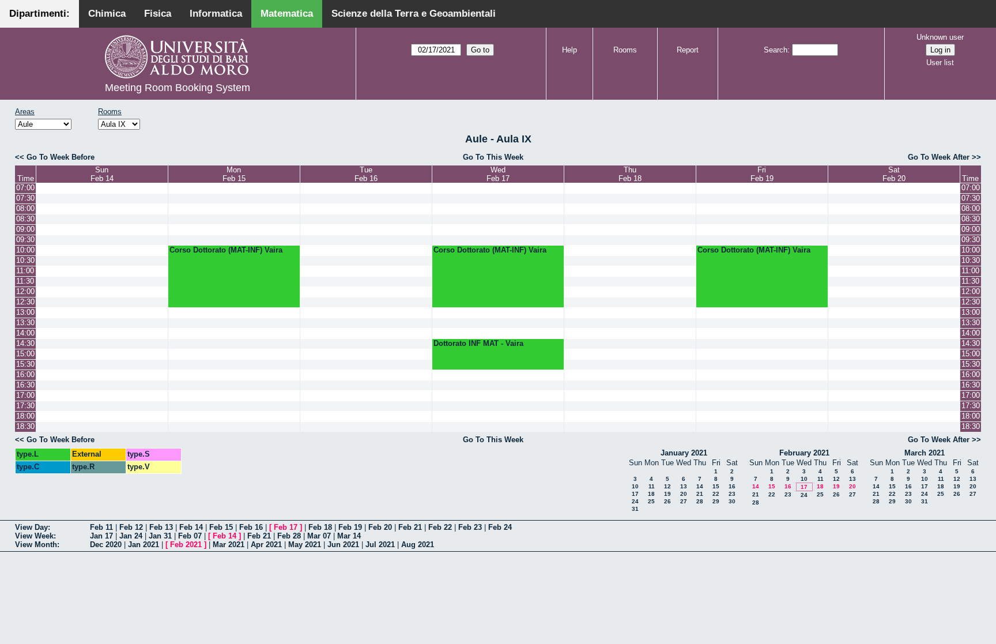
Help (569, 50)
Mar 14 (349, 536)
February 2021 (804, 453)
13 (683, 486)
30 (732, 501)
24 (635, 501)
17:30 (25, 405)
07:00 (25, 187)
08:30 (25, 218)
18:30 (25, 426)
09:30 (25, 239)
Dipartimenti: (39, 13)
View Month (36, 544)
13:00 (25, 312)
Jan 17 (101, 536)
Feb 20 (380, 527)
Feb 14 (191, 527)
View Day (31, 527)
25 (651, 501)
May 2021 (304, 544)
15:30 (25, 364)
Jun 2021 (343, 544)
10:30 (25, 260)
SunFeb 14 (102, 174)
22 (715, 494)
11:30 (25, 281)
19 (667, 494)
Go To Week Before (61, 157)
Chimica (107, 13)
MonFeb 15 (234, 174)
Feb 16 (251, 527)
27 (683, 501)
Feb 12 (131, 527)
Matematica (287, 13)
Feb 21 (410, 527)
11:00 (25, 270)
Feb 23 (470, 527)
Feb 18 (320, 527)
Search (775, 50)
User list (940, 62)
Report (688, 50)
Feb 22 (440, 527)
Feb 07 (190, 536)
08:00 (25, 208)
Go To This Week (493, 157)
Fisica (157, 13)
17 (635, 494)
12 (667, 486)
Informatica (216, 13)
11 (651, 486)
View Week (34, 536)
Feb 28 (289, 536)
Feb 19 (350, 527)
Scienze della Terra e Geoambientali (413, 13)
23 (732, 494)
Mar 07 (319, 536)
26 (667, 501)
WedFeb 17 (498, 174)
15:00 (25, 353)
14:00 (25, 333)
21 (699, 494)
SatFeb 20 (894, 174)
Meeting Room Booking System (177, 87)
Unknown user (940, 37)
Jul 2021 (380, 544)
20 (683, 494)
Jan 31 (160, 536)
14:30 (25, 343)
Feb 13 (161, 527)
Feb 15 (221, 527)
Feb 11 (101, 527)
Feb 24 (500, 527)
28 (699, 501)
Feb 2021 (186, 544)
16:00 (25, 374)
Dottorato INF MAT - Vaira (478, 343)
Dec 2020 (106, 544)
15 (715, 486)
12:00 (25, 291)
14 (699, 486)
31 (635, 509)
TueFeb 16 (366, 174)
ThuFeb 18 (630, 174)
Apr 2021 (266, 544)
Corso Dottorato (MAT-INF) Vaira (225, 250)
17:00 (25, 395)
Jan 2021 (143, 544)
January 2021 (684, 453)
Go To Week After (938, 157)
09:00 (25, 229)
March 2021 (924, 453)
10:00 (25, 250)
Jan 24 (130, 536)
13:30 (25, 322)
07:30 (25, 198)
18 (651, 494)
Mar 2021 (228, 544)
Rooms (625, 50)
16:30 (25, 385)
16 (732, 486)
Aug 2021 (417, 544)
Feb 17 (285, 527)
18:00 (25, 416)
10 (635, 486)
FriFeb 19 (762, 174)
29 (715, 501)
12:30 (25, 301)
